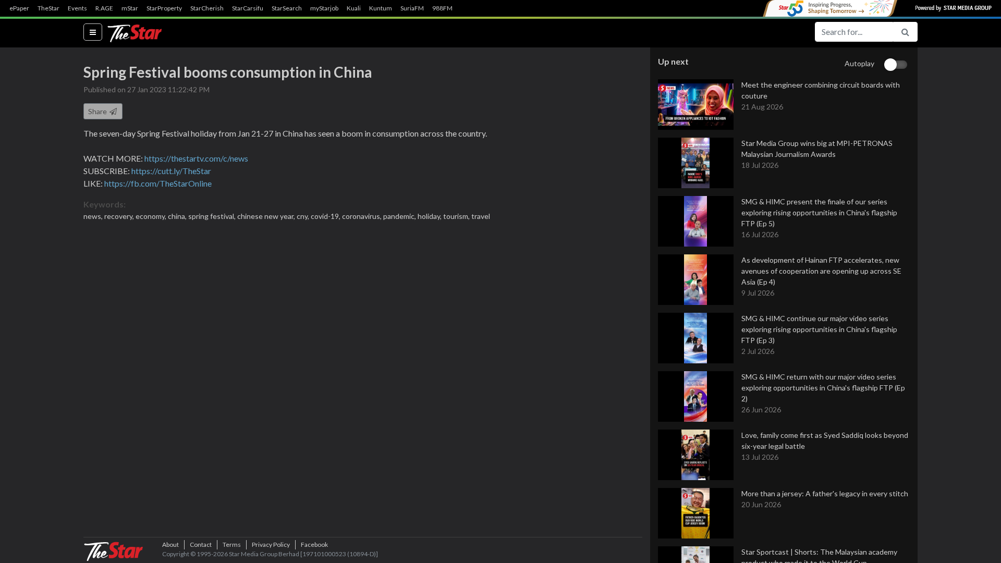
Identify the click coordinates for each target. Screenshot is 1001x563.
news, (93, 216)
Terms (232, 544)
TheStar (48, 8)
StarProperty (164, 8)
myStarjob (324, 8)
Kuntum (380, 8)
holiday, (430, 216)
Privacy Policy (271, 544)
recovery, (120, 216)
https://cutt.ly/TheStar (171, 171)
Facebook (314, 544)
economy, (152, 216)
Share (98, 111)
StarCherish (207, 8)
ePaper (19, 8)
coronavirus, (362, 216)
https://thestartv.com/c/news (196, 158)
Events (77, 8)
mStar (129, 8)
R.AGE (104, 8)
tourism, (457, 216)
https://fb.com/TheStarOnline (158, 183)
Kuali (354, 8)
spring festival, (212, 216)
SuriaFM (412, 8)
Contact (201, 544)
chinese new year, (267, 216)
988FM (442, 8)
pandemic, (400, 216)
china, (178, 216)
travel (480, 216)
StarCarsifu (247, 8)
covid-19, (326, 216)
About (170, 544)
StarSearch (287, 8)
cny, (304, 216)
